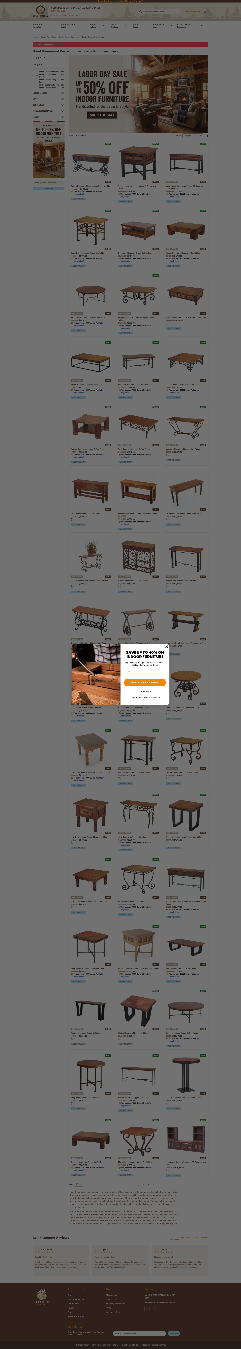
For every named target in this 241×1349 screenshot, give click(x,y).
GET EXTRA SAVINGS (145, 682)
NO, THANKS (145, 691)
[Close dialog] (166, 646)
